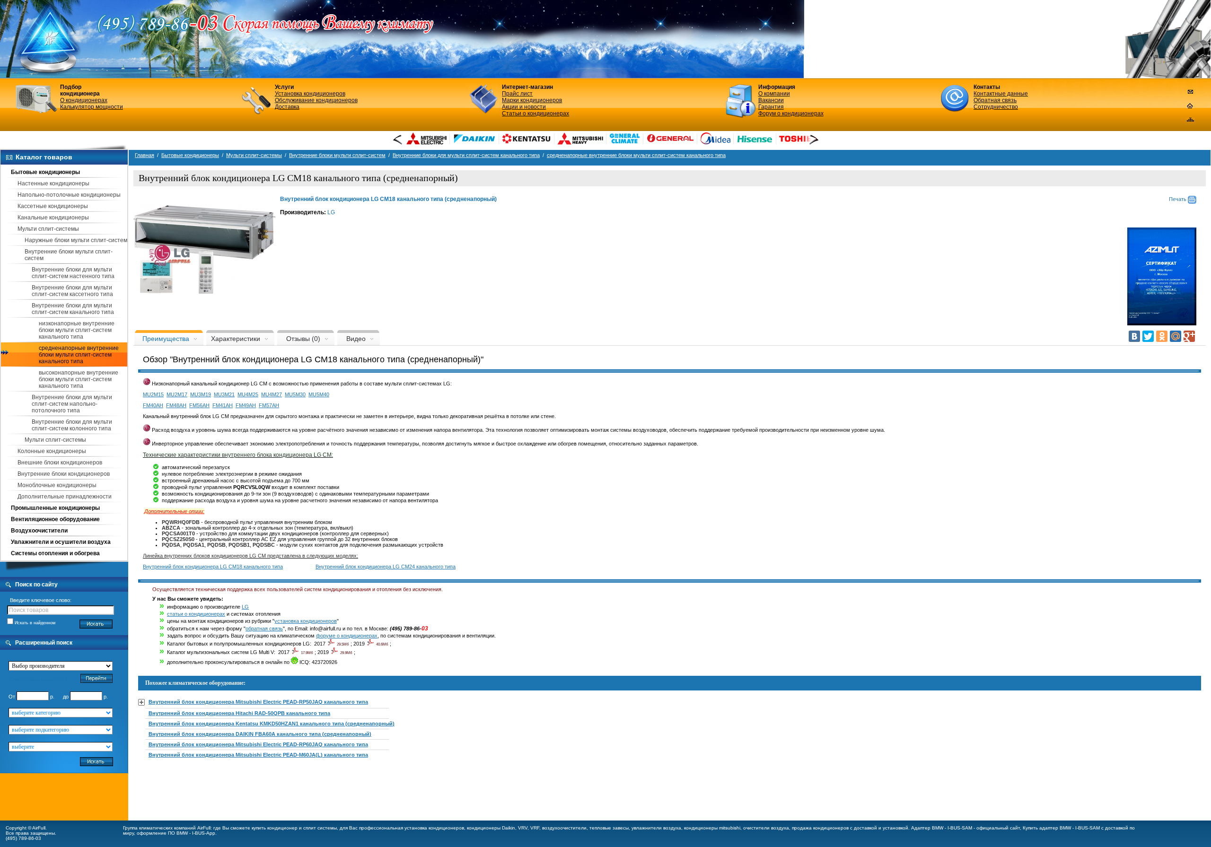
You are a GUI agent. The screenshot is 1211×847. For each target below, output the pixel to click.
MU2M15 (153, 394)
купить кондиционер (275, 827)
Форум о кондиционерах (791, 113)
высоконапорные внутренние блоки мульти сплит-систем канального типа (78, 379)
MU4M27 (271, 394)
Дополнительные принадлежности (65, 496)
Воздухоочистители (39, 530)
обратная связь (264, 628)
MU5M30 (295, 394)
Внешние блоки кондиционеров (60, 462)
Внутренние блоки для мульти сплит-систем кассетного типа (72, 290)
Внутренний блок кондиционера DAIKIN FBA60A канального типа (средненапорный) (260, 734)
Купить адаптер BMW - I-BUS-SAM (1061, 827)
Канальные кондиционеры (53, 217)
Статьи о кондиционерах (535, 113)
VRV (522, 827)
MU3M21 (224, 394)
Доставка (287, 107)
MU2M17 (177, 394)
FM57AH (269, 405)
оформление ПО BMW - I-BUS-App (176, 833)
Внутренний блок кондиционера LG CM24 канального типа (386, 566)
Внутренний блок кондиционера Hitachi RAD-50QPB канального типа (239, 713)
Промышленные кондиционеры (55, 508)
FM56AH (199, 405)
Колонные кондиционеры (52, 451)
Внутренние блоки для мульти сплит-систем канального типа (73, 308)
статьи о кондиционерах (196, 614)
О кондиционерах (83, 100)
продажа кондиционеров (820, 827)
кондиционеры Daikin (491, 827)
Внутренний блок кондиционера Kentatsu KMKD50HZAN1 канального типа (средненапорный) (272, 723)
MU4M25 (247, 394)
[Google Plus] (1189, 336)
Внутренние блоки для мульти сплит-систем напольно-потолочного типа (72, 404)
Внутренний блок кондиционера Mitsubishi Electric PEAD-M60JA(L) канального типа (258, 755)
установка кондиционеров (305, 621)
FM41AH (222, 405)
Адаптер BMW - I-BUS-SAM (941, 827)
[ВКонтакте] (1134, 336)
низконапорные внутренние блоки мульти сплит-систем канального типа (76, 330)
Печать (1178, 199)
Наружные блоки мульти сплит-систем (76, 240)
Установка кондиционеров (310, 93)
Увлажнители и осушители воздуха (61, 542)
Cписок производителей (38, 679)
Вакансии (771, 100)
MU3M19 (200, 394)
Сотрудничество (996, 107)
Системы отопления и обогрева (55, 553)
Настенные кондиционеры (53, 183)
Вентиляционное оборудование (55, 519)
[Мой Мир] (1175, 336)
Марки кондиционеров (532, 100)
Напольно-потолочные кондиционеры (69, 195)
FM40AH (153, 405)
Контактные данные (1001, 93)
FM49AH (246, 405)
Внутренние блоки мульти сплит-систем (337, 155)
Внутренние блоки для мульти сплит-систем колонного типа (72, 425)
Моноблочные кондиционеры (57, 485)
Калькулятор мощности (91, 107)
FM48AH (176, 405)
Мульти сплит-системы (48, 229)
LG (331, 212)
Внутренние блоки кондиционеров (64, 474)
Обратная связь (995, 100)
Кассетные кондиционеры (53, 206)
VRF (534, 827)
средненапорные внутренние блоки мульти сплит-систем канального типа (79, 355)
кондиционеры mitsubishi (712, 827)
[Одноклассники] (1161, 336)
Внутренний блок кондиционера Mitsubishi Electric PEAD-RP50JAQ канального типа (258, 702)
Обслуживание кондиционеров (316, 100)
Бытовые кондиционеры (45, 172)
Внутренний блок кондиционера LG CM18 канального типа (213, 566)
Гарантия (771, 107)
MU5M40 (318, 394)
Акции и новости (524, 107)
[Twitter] (1148, 336)
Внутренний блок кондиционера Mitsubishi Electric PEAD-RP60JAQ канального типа (258, 744)
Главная (144, 155)
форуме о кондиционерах (346, 635)
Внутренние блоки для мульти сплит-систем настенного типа (73, 272)
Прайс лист (517, 93)
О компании (774, 93)
